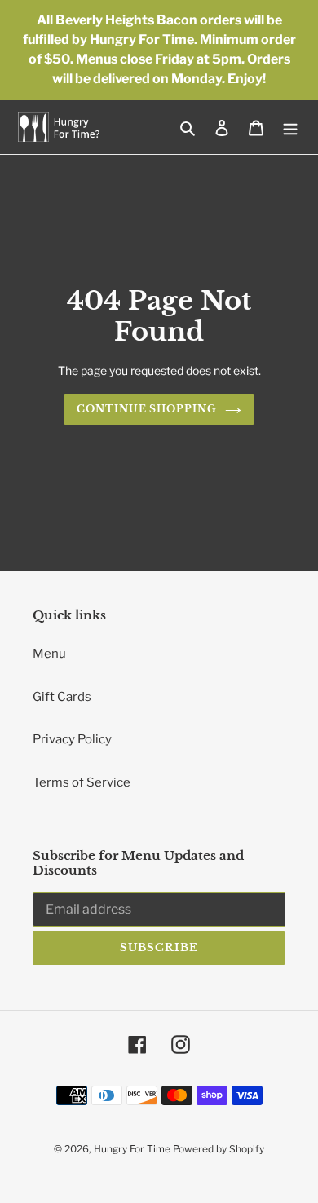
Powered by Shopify (218, 1149)
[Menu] (290, 127)
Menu (49, 653)
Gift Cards (62, 697)
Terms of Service (81, 782)
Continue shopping (147, 409)
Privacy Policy (72, 739)
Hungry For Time (133, 1149)
